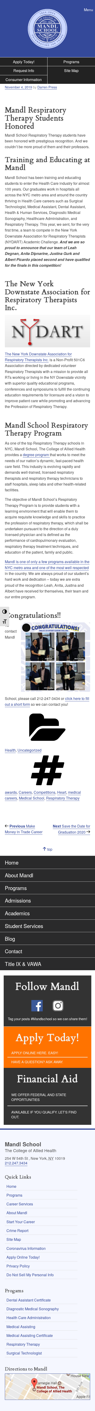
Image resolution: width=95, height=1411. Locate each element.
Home (11, 862)
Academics (17, 913)
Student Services (24, 925)
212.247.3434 (16, 1163)
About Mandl (19, 875)
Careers (25, 792)
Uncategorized (30, 750)
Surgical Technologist (24, 1353)
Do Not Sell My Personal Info (30, 1274)
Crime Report (17, 1230)
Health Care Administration (28, 1317)
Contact (13, 951)
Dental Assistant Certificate (28, 1300)
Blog (10, 938)
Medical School (31, 798)
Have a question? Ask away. (37, 1061)
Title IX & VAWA (23, 963)
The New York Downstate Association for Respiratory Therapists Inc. (38, 356)
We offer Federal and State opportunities (38, 1097)
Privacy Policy (18, 1266)
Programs (71, 61)
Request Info (23, 70)
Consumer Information (24, 79)
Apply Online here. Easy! (34, 1052)
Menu (89, 9)
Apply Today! (23, 61)
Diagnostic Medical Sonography (32, 1308)
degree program (36, 454)
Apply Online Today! (23, 1257)
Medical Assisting (20, 1326)
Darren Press (47, 87)
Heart (61, 792)
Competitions (44, 792)
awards (11, 792)
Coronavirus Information (26, 1248)
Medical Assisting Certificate (29, 1335)
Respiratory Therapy (63, 798)
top (54, 851)
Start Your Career (20, 1221)
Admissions (18, 900)
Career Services (19, 1204)
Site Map (71, 70)
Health (10, 750)
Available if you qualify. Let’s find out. (44, 1114)
